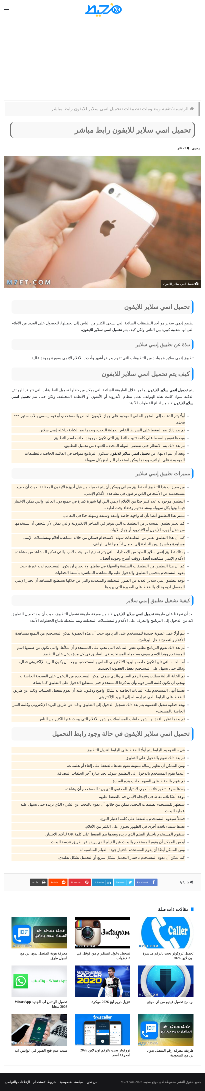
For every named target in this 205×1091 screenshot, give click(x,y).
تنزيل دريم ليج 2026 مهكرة (111, 1002)
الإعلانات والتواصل (17, 1082)
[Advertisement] (102, 60)
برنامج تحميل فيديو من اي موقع (170, 1002)
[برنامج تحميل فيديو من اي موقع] (166, 981)
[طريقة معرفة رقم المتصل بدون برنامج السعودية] (166, 1030)
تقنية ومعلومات (156, 108)
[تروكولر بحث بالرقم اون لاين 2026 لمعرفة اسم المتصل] (102, 1029)
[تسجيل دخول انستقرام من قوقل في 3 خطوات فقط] (102, 933)
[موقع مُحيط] (102, 10)
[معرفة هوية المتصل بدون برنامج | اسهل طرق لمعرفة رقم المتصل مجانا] (39, 933)
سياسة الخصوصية (72, 1082)
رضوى (196, 148)
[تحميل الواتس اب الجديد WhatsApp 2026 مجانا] (39, 981)
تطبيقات (131, 108)
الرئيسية (181, 108)
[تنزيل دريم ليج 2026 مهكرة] (102, 981)
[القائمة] (6, 10)
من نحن (92, 1082)
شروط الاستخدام (44, 1082)
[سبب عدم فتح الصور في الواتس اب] (39, 1030)
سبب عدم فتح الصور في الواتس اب (41, 1050)
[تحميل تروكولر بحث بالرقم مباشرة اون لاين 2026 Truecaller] (166, 933)
